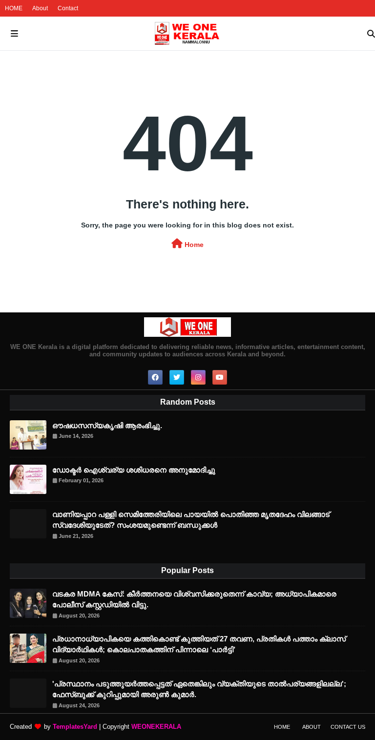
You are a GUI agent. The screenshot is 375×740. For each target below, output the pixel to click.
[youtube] (219, 377)
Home (193, 244)
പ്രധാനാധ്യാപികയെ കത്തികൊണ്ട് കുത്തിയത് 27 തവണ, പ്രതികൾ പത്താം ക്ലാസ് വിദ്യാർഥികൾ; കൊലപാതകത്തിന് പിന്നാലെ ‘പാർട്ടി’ (199, 644)
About (40, 8)
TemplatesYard (75, 726)
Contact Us (348, 727)
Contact (68, 8)
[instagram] (198, 377)
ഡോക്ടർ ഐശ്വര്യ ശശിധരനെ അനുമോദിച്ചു (133, 470)
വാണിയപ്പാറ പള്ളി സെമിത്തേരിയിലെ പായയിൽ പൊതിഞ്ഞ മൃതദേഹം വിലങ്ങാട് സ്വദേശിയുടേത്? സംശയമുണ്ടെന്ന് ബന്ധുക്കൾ (191, 520)
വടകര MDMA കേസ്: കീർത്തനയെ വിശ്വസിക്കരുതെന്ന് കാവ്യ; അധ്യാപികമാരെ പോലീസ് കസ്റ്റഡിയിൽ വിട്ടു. (194, 599)
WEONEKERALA (156, 726)
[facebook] (155, 377)
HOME (13, 8)
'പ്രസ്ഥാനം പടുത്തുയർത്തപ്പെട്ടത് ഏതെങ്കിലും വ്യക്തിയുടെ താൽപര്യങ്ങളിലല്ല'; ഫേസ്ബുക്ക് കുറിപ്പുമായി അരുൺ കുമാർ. (199, 689)
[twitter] (176, 377)
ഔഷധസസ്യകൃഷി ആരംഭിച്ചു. (107, 425)
